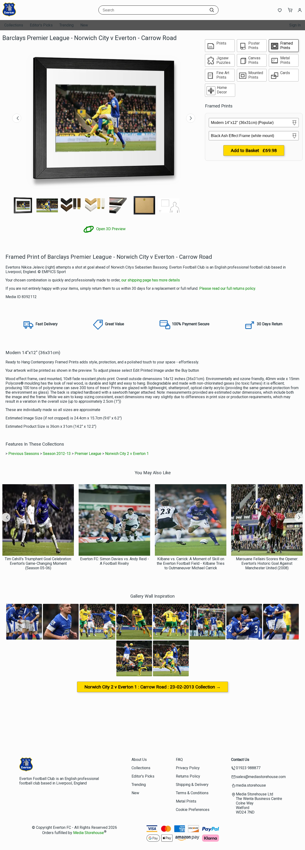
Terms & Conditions (192, 793)
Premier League (88, 453)
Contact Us (240, 759)
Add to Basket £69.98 (254, 150)
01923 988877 (248, 768)
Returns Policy (188, 776)
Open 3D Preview (110, 229)
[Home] (32, 15)
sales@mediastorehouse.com (261, 776)
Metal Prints (186, 801)
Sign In (295, 25)
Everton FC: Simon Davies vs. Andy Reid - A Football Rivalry (114, 561)
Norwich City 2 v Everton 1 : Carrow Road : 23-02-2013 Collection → (152, 687)
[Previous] (16, 118)
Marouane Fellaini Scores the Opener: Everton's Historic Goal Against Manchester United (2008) (267, 563)
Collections (13, 25)
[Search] (212, 10)
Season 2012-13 (57, 453)
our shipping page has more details (150, 280)
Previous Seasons (23, 453)
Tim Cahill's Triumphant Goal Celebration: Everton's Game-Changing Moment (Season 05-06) (38, 563)
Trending (66, 25)
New (84, 25)
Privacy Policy (188, 768)
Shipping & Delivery (192, 784)
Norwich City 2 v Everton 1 (127, 453)
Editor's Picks (41, 25)
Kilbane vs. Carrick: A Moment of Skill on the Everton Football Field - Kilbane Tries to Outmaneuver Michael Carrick (190, 563)
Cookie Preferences (192, 809)
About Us (139, 759)
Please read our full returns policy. (227, 288)
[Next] (190, 118)
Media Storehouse (88, 832)
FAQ (179, 759)
